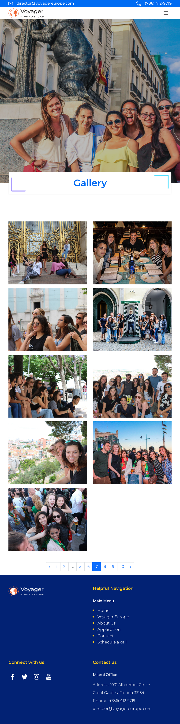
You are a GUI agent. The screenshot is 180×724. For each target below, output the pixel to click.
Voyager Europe (113, 617)
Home (103, 610)
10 (122, 566)
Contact (105, 636)
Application (109, 629)
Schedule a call (112, 642)
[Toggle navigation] (166, 13)
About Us (107, 623)
